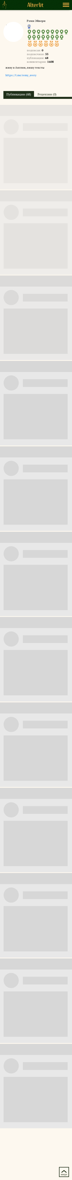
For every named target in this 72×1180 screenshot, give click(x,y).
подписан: (35, 50)
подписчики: (37, 54)
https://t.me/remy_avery (20, 75)
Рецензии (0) (47, 94)
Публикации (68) (18, 94)
